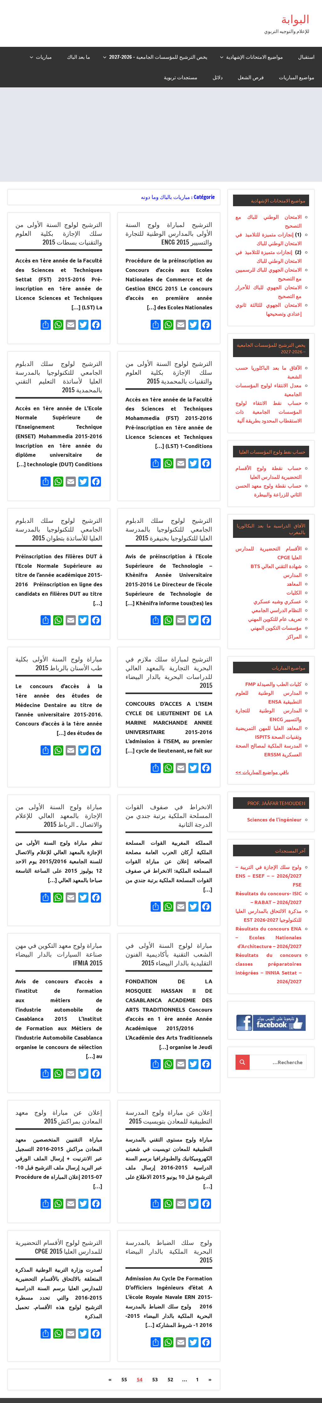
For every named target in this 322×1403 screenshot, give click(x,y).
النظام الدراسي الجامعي (277, 610)
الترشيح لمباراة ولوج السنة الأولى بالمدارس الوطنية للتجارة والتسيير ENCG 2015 (168, 233)
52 (170, 1379)
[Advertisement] (161, 135)
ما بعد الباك (78, 56)
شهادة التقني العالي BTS (276, 566)
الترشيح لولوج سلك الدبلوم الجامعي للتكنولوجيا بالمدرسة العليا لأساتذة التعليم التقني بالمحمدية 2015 (58, 377)
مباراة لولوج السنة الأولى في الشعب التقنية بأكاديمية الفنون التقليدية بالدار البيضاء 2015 (168, 954)
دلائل (218, 77)
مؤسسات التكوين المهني (276, 627)
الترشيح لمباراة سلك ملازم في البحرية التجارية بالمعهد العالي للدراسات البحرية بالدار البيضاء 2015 (168, 672)
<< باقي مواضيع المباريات (262, 772)
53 (155, 1379)
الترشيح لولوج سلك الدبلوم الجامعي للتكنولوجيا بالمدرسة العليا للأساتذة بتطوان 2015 (58, 529)
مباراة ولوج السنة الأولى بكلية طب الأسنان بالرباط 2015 (58, 663)
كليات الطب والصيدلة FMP (273, 684)
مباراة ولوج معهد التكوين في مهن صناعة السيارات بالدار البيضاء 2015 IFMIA (58, 954)
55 (124, 1379)
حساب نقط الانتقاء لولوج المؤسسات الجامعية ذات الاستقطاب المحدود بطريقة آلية (269, 412)
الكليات (294, 592)
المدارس (292, 575)
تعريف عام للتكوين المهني (275, 619)
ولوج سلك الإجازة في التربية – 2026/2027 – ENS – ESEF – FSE (269, 876)
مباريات (44, 56)
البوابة (295, 19)
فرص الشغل (251, 77)
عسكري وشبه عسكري (277, 601)
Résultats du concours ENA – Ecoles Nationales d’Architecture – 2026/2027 (269, 937)
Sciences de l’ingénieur (274, 819)
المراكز (294, 636)
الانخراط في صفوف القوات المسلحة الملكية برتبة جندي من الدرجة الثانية (168, 815)
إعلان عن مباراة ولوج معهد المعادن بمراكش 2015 (58, 1117)
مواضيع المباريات (296, 77)
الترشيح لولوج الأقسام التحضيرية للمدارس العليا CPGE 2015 (58, 1247)
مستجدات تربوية (180, 77)
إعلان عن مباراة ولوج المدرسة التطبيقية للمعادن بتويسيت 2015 (168, 1117)
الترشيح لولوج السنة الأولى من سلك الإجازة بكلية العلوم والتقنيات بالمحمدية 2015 (168, 372)
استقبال (306, 56)
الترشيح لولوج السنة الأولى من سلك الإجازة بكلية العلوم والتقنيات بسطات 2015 (58, 233)
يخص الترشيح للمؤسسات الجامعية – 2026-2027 (158, 56)
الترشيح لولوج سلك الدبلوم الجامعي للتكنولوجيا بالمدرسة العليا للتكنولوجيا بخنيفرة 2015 (168, 529)
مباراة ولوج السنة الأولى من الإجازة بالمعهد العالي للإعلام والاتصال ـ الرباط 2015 (58, 815)
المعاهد (294, 583)
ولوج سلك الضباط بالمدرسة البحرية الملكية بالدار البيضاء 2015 (168, 1251)
